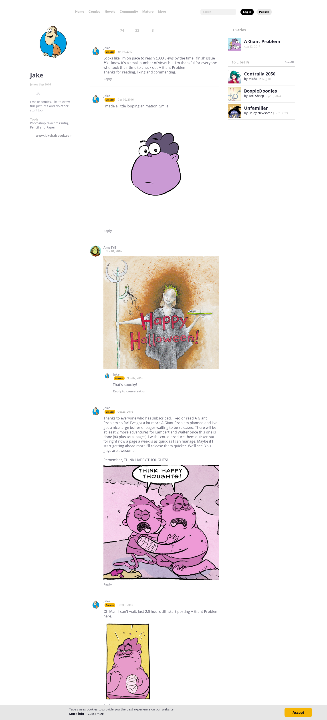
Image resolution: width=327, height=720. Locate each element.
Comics (94, 11)
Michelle (254, 79)
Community (129, 11)
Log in (247, 12)
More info (76, 714)
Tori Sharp (256, 96)
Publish (264, 12)
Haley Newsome (260, 113)
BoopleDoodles (260, 91)
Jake (106, 48)
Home (79, 11)
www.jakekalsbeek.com (54, 135)
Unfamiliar (256, 108)
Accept (298, 712)
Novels (110, 11)
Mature (147, 11)
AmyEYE (109, 247)
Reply (107, 79)
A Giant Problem (262, 41)
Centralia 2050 (259, 74)
